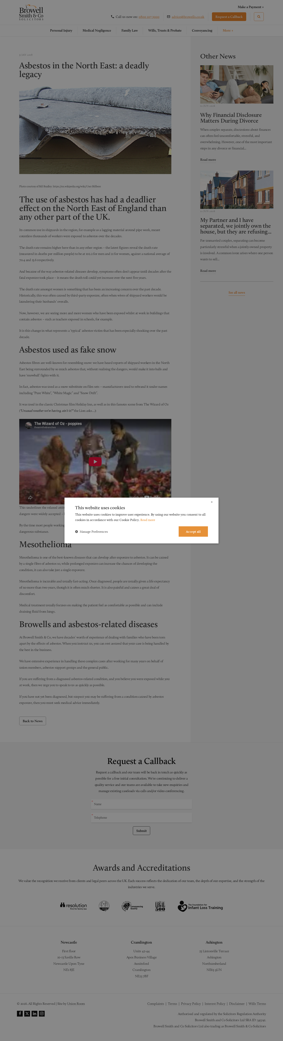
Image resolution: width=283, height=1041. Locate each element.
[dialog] (141, 520)
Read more (147, 520)
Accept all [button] (193, 531)
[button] (91, 531)
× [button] (212, 502)
